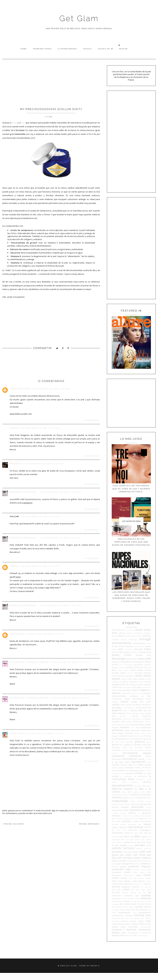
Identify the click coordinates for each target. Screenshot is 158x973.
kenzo (138, 767)
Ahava (114, 636)
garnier (122, 738)
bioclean (129, 665)
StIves (137, 899)
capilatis (142, 679)
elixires (148, 719)
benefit (133, 662)
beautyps (119, 658)
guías (127, 744)
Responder (92, 420)
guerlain (115, 744)
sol (149, 892)
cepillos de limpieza (128, 684)
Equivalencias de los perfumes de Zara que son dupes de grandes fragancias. (131, 542)
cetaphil (147, 684)
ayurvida (128, 649)
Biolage (114, 667)
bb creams (125, 652)
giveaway (129, 742)
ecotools (135, 716)
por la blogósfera (125, 863)
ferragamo (116, 736)
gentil (128, 739)
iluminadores (129, 759)
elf (142, 719)
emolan (148, 722)
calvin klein (132, 679)
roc (134, 878)
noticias (115, 837)
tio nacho (116, 910)
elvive (129, 721)
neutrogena (145, 830)
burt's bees (117, 676)
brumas (147, 672)
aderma (121, 633)
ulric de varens (132, 918)
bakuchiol (138, 649)
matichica (17, 633)
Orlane (137, 839)
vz (140, 932)
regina (139, 875)
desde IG (117, 710)
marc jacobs (137, 801)
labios (131, 779)
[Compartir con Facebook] (63, 348)
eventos (124, 727)
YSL (135, 935)
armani (115, 646)
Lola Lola (17, 733)
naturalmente (135, 827)
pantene (128, 842)
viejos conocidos (129, 926)
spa (137, 895)
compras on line (140, 696)
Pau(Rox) (16, 463)
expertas (135, 730)
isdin (130, 764)
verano (142, 923)
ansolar (124, 639)
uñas (148, 921)
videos (115, 926)
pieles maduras (142, 857)
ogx (131, 836)
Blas (149, 667)
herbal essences (144, 750)
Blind (114, 670)
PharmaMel (127, 852)
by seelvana (127, 676)
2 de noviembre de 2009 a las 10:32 (43, 464)
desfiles (134, 710)
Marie (14, 122)
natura (147, 824)
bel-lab (134, 659)
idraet (148, 756)
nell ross (121, 830)
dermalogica (128, 708)
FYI (117, 738)
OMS (122, 839)
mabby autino (139, 792)
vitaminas (131, 929)
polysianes (147, 861)
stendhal (130, 899)
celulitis (147, 681)
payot (131, 845)
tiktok (140, 906)
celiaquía (133, 681)
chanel (114, 687)
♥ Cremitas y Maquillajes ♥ (29, 662)
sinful (143, 890)
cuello (148, 701)
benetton (140, 662)
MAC (149, 791)
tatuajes (119, 901)
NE (113, 830)
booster (115, 672)
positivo (137, 864)
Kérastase (115, 770)
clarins (115, 690)
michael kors (127, 819)
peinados (140, 845)
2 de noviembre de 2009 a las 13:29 (60, 606)
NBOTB (147, 827)
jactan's (114, 768)
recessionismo (128, 875)
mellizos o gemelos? (139, 813)
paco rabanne (117, 842)
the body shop (135, 901)
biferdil (115, 664)
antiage (145, 639)
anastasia (115, 639)
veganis (135, 924)
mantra (133, 798)
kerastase (146, 767)
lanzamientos (122, 785)
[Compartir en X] (57, 348)
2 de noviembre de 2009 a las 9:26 (50, 389)
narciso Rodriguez (128, 824)
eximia (127, 730)
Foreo (135, 736)
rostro (148, 878)
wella (121, 935)
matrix (148, 807)
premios (115, 867)
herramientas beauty (137, 753)
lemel (148, 786)
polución (138, 860)
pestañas (117, 851)
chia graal (127, 687)
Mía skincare (117, 819)
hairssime (146, 744)
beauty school (121, 655)
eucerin (115, 727)
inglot (127, 762)
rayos (142, 872)
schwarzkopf (117, 884)
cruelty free (137, 701)
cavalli (148, 679)
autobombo (139, 646)
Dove (129, 713)
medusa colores (119, 813)
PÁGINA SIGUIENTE (13, 824)
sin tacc (135, 889)
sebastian (128, 884)
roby (130, 878)
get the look (118, 742)
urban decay (117, 924)
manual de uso (143, 797)
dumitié (142, 713)
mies (135, 819)
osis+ (143, 839)
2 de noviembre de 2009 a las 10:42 (60, 492)
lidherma (117, 788)
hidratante (135, 756)
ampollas (146, 635)
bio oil (122, 665)
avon (120, 649)
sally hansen (139, 881)
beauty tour (143, 655)
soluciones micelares (122, 895)
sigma (114, 890)
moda (135, 821)
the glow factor (144, 904)
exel (137, 727)
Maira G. (95, 966)
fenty (149, 733)
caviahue (115, 682)
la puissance (140, 776)
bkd (145, 667)
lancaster (134, 782)
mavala (115, 810)
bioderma (138, 664)
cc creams (123, 681)
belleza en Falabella (120, 662)
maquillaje (120, 801)
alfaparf (120, 635)
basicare (115, 652)
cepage (115, 684)
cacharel (124, 679)
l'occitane (129, 773)
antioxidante (121, 643)
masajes (125, 807)
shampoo (126, 886)
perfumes (129, 848)
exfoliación (146, 727)
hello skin (134, 750)
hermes (115, 753)
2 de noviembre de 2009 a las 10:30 (40, 428)
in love (148, 759)
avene (148, 646)
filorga (129, 736)
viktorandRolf (145, 927)
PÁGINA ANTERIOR (89, 824)
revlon (115, 878)
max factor (123, 810)
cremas (124, 701)
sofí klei (142, 892)
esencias (134, 724)
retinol (147, 875)
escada (126, 725)
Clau (23, 122)
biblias (148, 661)
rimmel (124, 878)
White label (128, 935)
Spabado (146, 895)
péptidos (117, 848)
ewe (132, 727)
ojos (137, 836)
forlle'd (140, 736)
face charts (117, 733)
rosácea (141, 878)
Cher (120, 687)
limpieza (128, 788)
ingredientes (138, 761)
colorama (126, 693)
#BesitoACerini (118, 630)
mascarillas (137, 807)
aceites (139, 629)
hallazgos (116, 747)
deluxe (138, 704)
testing (126, 901)
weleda (115, 935)
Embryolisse (138, 721)
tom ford (136, 909)
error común (117, 724)
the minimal (117, 907)
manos (126, 797)
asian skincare (126, 646)
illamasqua (116, 759)
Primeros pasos (42, 49)
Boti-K (123, 672)
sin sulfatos (124, 889)
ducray (135, 713)
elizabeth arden (119, 721)
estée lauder (145, 724)
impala (141, 759)
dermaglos (117, 707)
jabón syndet (144, 764)
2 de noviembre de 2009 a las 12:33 (60, 538)
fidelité (123, 736)
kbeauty (129, 767)
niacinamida (117, 832)
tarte (113, 901)
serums (116, 886)
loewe (124, 792)
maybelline (135, 810)
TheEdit (87, 49)
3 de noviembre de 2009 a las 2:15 (44, 733)
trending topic (142, 915)
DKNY (149, 711)
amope (138, 636)
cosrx (148, 699)
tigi (136, 907)
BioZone (138, 667)
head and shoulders (133, 747)
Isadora (123, 764)
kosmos (141, 770)
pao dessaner (139, 842)
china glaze (137, 687)
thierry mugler (128, 907)
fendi (143, 733)
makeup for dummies (141, 794)
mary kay (135, 804)
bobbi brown (144, 670)
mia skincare (146, 816)
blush (132, 670)
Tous (135, 913)
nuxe (120, 836)
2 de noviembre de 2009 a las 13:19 (39, 566)
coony (127, 698)
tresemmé (116, 918)
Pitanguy (130, 861)
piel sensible (125, 857)
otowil (148, 839)
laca (124, 782)
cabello (138, 675)
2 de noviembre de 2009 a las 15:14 (45, 634)
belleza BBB (144, 658)
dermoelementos (143, 707)
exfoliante (117, 730)
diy (144, 710)
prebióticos (145, 863)
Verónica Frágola (23, 492)
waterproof (146, 933)
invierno (115, 764)
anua (149, 643)
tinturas (147, 906)
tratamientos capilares (122, 915)
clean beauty (124, 690)
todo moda (125, 909)
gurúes (138, 744)
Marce (14, 428)
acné (114, 632)
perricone (147, 848)
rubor (114, 881)
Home (24, 49)
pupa (149, 870)
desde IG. (126, 711)
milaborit (142, 818)
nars (139, 824)
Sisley (149, 890)
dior (140, 710)
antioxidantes (139, 643)
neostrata (132, 830)
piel (143, 851)
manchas (117, 797)
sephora (147, 884)
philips (136, 852)
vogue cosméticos (129, 932)
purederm (116, 872)
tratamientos (145, 912)
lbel (144, 786)
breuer (130, 673)
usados (126, 924)
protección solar (121, 869)
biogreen (147, 665)
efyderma (146, 716)
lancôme (147, 782)
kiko (127, 770)
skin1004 (116, 892)
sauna (148, 881)
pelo (149, 845)
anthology (133, 639)
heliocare (125, 750)
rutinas (127, 881)
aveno (114, 649)
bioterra (121, 667)
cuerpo (116, 704)
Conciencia (116, 699)
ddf (133, 705)
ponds (114, 864)
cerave (140, 684)
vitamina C (118, 929)
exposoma (146, 730)
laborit (114, 782)
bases (147, 649)
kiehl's (122, 770)
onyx (127, 839)
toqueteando (124, 912)
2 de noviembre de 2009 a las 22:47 (69, 662)
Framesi (147, 736)
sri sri (124, 898)
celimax (141, 682)
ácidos (147, 629)
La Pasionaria (126, 776)
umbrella (115, 921)
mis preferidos (124, 821)
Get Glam (79, 18)
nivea (127, 832)
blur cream (123, 670)
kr (146, 770)
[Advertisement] (51, 82)
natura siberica (119, 827)
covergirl (115, 702)
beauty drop (145, 652)
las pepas (137, 786)
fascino (137, 733)
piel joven (125, 855)
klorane (133, 770)
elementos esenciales (131, 719)
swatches (145, 898)
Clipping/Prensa (67, 49)
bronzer (138, 672)
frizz (113, 739)
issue (135, 765)
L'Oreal (138, 773)
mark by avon (124, 804)
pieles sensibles (119, 860)
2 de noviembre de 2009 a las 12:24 (40, 517)
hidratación (118, 756)
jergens (121, 768)
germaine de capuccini (141, 739)
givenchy (140, 741)
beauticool (134, 652)
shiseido (135, 886)
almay (132, 636)
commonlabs (136, 693)
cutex (122, 704)
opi (131, 839)
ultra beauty (145, 918)
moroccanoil (145, 821)
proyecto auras (139, 870)
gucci (149, 742)
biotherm (130, 667)
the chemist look (128, 904)
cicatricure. (146, 687)
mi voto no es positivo (130, 816)
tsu (122, 918)
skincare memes (129, 892)
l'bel (122, 773)
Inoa (149, 762)
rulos (120, 881)
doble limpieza (119, 713)
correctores (137, 698)
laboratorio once (143, 779)
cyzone (128, 704)
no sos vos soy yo (141, 832)
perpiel (139, 848)
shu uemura (146, 887)
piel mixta (139, 855)
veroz (14, 566)
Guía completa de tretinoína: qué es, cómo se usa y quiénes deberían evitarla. (131, 489)
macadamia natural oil (121, 795)
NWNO (126, 836)
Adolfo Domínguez (134, 633)
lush (129, 792)
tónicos (144, 909)
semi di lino (138, 884)
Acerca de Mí (105, 49)
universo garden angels (132, 921)
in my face (117, 762)
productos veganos (139, 866)
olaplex (144, 836)
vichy (148, 923)
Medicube (146, 810)
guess (122, 745)
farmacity (129, 733)
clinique (134, 690)
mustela (115, 824)
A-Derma (130, 630)
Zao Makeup (142, 935)
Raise (135, 872)
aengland (147, 633)
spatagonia (116, 899)
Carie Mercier (19, 388)
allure (127, 636)
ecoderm (123, 716)
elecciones (117, 718)
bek (128, 658)
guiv (132, 745)
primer (123, 866)
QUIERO (127, 872)
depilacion (146, 704)
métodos (116, 815)
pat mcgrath (121, 845)
